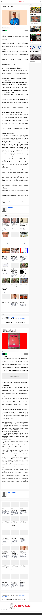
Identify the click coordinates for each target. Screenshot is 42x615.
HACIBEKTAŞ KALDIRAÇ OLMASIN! (34, 24)
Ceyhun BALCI (13, 254)
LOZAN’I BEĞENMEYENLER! (23, 286)
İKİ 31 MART (22, 553)
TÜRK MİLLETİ (4, 270)
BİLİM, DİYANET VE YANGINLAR (23, 303)
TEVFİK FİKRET (22, 225)
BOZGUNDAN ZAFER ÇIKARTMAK (33, 42)
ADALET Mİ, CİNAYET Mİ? (5, 226)
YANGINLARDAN (4, 256)
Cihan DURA (12, 268)
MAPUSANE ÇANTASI (33, 32)
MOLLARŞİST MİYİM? (14, 256)
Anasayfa (4, 331)
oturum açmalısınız (11, 317)
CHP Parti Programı (7, 488)
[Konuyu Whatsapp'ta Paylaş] (6, 30)
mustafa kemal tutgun (12, 492)
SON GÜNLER (22, 567)
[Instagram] (4, 609)
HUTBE (12, 567)
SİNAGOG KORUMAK (14, 302)
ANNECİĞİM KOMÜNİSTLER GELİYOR (34, 52)
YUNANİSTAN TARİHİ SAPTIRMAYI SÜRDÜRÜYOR (14, 241)
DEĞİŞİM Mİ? (22, 523)
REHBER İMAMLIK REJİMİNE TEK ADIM (14, 539)
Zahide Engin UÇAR (4, 223)
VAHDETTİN (4, 510)
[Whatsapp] (6, 609)
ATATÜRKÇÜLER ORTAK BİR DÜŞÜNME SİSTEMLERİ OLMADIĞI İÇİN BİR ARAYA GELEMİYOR (5, 287)
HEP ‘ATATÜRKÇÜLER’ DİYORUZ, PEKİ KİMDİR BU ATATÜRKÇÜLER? (14, 286)
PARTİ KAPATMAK (14, 510)
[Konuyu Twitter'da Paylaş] (4, 30)
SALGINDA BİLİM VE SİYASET (5, 568)
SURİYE (12, 225)
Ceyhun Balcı (10, 207)
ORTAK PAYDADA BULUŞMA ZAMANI (14, 583)
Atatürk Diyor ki (4, 268)
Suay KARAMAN (22, 223)
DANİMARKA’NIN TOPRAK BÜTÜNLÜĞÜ (14, 554)
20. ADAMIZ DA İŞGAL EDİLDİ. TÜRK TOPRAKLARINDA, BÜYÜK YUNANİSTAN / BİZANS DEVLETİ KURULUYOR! (5, 304)
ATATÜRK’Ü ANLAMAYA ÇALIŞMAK (6, 240)
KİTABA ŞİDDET (22, 582)
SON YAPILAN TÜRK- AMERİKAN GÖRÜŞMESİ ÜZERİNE (6, 539)
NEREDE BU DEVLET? (34, 14)
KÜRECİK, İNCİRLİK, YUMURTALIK (23, 240)
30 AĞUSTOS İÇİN (23, 510)
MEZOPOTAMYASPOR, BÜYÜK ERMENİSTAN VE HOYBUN (14, 524)
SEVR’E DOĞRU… (33, 61)
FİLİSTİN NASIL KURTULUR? (4, 583)
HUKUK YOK (22, 538)
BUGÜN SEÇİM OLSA (23, 256)
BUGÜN (3, 523)
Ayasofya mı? (4, 553)
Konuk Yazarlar (13, 223)
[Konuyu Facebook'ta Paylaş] (2, 30)
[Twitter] (3, 609)
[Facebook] (1, 609)
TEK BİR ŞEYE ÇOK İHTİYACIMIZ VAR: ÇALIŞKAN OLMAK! (14, 271)
